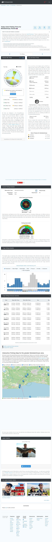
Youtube (25, 525)
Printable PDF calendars (8, 347)
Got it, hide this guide (45, 49)
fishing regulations (42, 358)
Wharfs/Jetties (26, 364)
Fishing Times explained (31, 520)
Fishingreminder (8, 2)
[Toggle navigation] (49, 2)
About (46, 519)
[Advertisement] (26, 15)
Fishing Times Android (18, 521)
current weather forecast (13, 124)
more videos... (47, 500)
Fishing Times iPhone (18, 526)
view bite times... (7, 41)
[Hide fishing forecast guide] (49, 32)
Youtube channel (8, 472)
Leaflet (38, 397)
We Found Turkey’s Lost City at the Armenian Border (37, 496)
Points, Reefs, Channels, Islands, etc (37, 364)
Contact (46, 518)
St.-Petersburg (12, 5)
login (6, 507)
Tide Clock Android (18, 530)
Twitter (25, 527)
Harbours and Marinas (16, 364)
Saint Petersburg (30, 34)
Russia (8, 5)
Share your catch (26, 466)
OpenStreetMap (43, 397)
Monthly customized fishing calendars (10, 346)
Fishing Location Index (31, 527)
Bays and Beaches (7, 364)
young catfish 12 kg (26, 441)
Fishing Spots (3, 5)
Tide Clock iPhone (17, 534)
